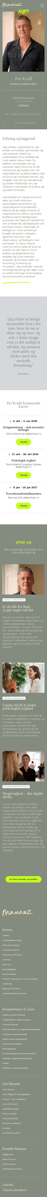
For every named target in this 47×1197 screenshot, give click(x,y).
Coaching (7, 960)
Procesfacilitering (10, 1025)
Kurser (7, 929)
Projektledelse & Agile (12, 940)
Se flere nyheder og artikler (23, 879)
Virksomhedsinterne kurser (14, 993)
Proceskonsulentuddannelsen (23, 493)
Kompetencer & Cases (19, 1009)
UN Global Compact (11, 1133)
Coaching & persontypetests (15, 1034)
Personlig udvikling (11, 945)
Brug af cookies (9, 1114)
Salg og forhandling (11, 989)
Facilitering (7, 984)
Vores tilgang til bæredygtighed (16, 1094)
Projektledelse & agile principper (17, 1020)
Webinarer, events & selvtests (15, 1068)
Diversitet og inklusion (12, 955)
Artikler (6, 1063)
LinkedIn (23, 105)
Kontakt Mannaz (14, 1148)
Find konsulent (9, 1164)
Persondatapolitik (10, 1118)
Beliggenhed (8, 1154)
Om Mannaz (11, 1083)
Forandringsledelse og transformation (19, 1054)
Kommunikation (9, 974)
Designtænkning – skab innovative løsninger (23, 428)
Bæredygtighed (9, 969)
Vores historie (9, 1089)
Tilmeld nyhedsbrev (15, 1190)
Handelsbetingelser (11, 1109)
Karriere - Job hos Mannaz (14, 1099)
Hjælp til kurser (9, 1159)
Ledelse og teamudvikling (14, 1015)
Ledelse (6, 935)
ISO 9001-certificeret (12, 1123)
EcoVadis (6, 1128)
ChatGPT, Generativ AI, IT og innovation (20, 979)
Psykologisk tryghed (23, 460)
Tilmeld (23, 442)
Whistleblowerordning (12, 1169)
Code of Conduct (10, 1104)
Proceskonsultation (11, 950)
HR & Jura (7, 964)
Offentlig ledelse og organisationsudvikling (21, 1029)
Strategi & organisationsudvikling (17, 1058)
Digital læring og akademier (15, 1039)
